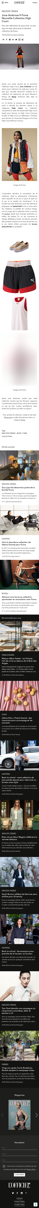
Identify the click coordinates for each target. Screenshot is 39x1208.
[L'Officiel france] (19, 2)
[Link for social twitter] (13, 1193)
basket (7, 214)
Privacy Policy (31, 1169)
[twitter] (16, 40)
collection (7, 436)
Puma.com (8, 417)
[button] (36, 1115)
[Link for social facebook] (17, 1193)
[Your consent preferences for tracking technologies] (35, 1204)
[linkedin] (13, 40)
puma (24, 433)
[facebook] (6, 40)
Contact (19, 1198)
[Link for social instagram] (22, 1193)
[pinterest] (9, 40)
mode (19, 433)
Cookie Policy (19, 1205)
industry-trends (9, 433)
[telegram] (22, 40)
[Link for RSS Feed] (26, 1193)
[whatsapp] (19, 40)
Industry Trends (10, 11)
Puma (14, 97)
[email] (3, 40)
